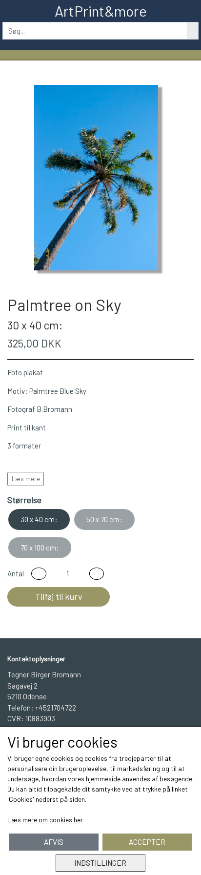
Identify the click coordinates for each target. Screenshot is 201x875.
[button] (38, 574)
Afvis (53, 841)
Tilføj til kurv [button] (58, 596)
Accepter (147, 841)
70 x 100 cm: (39, 547)
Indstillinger (100, 862)
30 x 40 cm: (39, 519)
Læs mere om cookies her (45, 819)
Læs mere (26, 479)
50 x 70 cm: (104, 519)
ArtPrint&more (101, 11)
